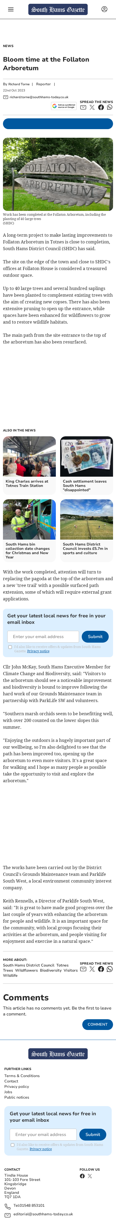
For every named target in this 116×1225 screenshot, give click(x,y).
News (8, 46)
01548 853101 (32, 1205)
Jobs (8, 1092)
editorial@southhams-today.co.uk (43, 1214)
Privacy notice (38, 651)
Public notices (16, 1097)
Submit (95, 637)
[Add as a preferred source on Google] (64, 106)
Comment (98, 1024)
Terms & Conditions (22, 1075)
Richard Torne (19, 84)
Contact (11, 1081)
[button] (10, 9)
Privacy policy (16, 1086)
